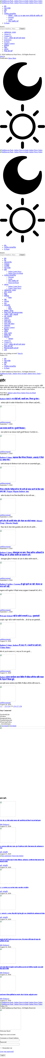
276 (14, 706)
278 (20, 706)
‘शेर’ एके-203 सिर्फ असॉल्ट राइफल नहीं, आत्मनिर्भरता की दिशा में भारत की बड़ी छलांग (20, 820)
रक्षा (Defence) (4, 824)
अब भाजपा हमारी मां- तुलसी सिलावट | (13, 428)
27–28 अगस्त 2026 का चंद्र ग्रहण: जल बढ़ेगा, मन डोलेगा (14, 887)
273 (6, 706)
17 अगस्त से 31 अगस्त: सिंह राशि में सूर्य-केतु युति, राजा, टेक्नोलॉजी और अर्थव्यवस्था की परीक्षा (22, 913)
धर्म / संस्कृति (4, 852)
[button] (2, 56)
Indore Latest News (14, 393)
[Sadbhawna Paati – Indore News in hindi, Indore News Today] (21, 1003)
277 (17, 706)
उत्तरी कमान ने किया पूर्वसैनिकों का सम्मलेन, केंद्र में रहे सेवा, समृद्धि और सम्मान (18, 994)
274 (9, 706)
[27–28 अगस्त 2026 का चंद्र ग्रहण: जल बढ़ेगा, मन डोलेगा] (8, 883)
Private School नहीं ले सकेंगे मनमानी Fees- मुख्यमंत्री (19, 616)
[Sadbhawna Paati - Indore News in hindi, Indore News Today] (21, 2)
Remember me (7, 1048)
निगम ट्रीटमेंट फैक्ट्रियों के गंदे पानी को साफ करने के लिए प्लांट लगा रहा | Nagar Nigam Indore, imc (22, 490)
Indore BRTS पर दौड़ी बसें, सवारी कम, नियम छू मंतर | (19, 399)
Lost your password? (7, 1051)
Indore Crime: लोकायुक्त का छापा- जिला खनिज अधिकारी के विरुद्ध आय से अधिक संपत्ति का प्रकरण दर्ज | (22, 553)
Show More (12, 58)
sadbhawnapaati (5, 422)
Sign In (20, 353)
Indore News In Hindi (28, 393)
